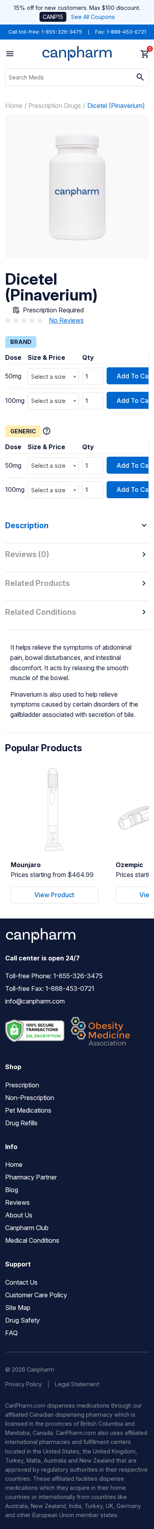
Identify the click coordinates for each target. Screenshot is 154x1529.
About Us (18, 1215)
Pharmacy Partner (31, 1177)
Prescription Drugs (54, 106)
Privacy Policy (23, 1384)
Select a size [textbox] (48, 376)
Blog (11, 1190)
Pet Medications (28, 1110)
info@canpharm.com (35, 1001)
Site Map (17, 1308)
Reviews (17, 1202)
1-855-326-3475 (61, 32)
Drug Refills (21, 1123)
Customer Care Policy (36, 1295)
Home (14, 106)
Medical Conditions (32, 1240)
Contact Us (21, 1282)
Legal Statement (77, 1384)
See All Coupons (93, 16)
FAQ (11, 1333)
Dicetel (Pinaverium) (116, 106)
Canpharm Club (27, 1228)
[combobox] (53, 376)
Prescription (22, 1085)
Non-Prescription (29, 1098)
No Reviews (66, 320)
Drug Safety (22, 1320)
